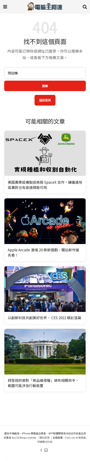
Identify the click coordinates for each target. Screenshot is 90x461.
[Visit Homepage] (45, 6)
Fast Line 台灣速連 (75, 437)
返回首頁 (45, 100)
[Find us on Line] (46, 450)
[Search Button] (85, 6)
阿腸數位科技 (45, 441)
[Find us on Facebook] (41, 450)
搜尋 (45, 86)
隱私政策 (44, 437)
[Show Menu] (5, 6)
